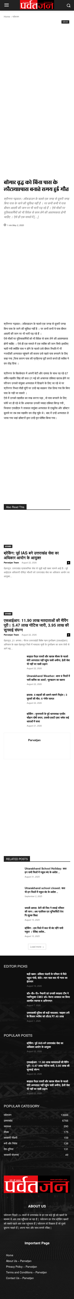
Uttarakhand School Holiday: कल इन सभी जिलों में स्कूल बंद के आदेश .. (45, 870)
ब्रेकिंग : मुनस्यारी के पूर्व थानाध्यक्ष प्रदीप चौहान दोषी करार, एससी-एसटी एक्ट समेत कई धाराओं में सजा (48, 717)
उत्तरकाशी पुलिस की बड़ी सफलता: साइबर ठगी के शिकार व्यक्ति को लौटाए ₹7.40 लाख (48, 1014)
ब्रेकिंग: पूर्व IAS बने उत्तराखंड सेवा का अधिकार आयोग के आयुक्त (31, 555)
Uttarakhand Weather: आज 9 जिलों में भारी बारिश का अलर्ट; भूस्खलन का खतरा (48, 678)
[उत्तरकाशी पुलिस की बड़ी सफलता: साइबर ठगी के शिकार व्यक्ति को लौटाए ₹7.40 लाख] (14, 1018)
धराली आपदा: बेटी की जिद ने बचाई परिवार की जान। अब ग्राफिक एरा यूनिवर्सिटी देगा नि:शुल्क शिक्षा (44, 911)
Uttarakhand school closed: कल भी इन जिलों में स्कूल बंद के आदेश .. (45, 890)
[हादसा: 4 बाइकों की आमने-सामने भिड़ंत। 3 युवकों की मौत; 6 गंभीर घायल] (14, 700)
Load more (35, 946)
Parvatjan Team (11, 562)
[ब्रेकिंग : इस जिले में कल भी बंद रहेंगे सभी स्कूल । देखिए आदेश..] (14, 933)
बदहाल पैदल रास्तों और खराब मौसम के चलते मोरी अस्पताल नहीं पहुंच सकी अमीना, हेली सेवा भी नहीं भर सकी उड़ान (48, 660)
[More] (59, 235)
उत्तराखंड (8, 546)
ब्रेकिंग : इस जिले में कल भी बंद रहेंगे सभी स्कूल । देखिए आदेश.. (44, 930)
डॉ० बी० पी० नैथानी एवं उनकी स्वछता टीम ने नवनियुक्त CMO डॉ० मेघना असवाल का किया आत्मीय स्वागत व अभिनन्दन (48, 997)
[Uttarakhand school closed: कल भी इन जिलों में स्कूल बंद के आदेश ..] (14, 893)
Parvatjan (34, 740)
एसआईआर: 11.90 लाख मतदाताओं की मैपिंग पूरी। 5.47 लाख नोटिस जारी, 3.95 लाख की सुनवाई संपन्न (36, 625)
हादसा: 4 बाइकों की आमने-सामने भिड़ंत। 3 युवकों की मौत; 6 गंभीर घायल (47, 696)
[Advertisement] (37, 63)
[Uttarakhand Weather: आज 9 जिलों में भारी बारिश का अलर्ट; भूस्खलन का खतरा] (14, 681)
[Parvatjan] (17, 746)
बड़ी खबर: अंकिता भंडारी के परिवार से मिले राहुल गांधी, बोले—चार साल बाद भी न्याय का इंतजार (47, 977)
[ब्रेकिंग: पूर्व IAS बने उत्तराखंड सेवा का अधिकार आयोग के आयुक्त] (37, 531)
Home (7, 16)
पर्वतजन (16, 16)
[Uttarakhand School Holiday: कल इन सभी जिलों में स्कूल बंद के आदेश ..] (14, 874)
